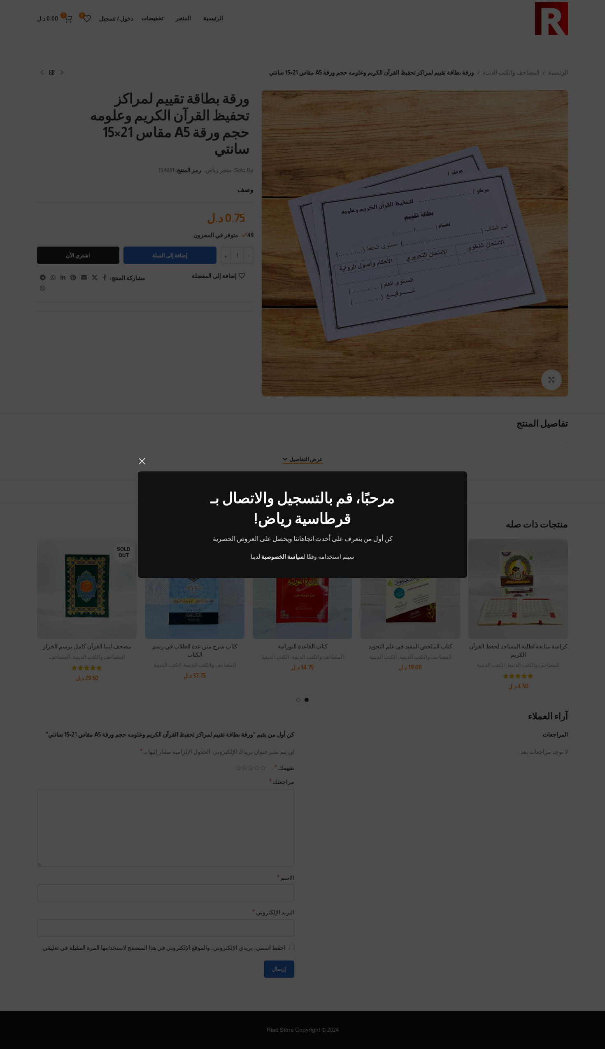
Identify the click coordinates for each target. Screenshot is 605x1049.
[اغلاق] (142, 461)
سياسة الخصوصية (282, 556)
